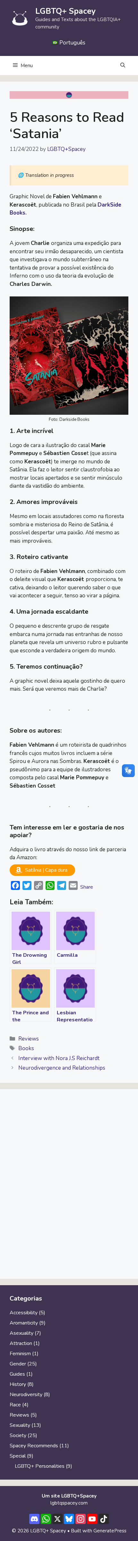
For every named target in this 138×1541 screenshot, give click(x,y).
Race (15, 1404)
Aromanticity (24, 1322)
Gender (18, 1363)
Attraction (21, 1343)
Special (18, 1455)
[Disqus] (69, 1187)
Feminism (20, 1353)
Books (26, 1048)
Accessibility (24, 1312)
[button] (123, 65)
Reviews (28, 1038)
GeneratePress (109, 1531)
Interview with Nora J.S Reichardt (58, 1058)
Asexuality (21, 1333)
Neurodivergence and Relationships (61, 1068)
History (18, 1384)
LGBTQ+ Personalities (40, 1466)
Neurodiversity (26, 1394)
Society (18, 1435)
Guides (17, 1374)
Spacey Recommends (34, 1445)
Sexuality (20, 1425)
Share (86, 887)
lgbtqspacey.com (69, 1503)
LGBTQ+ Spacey (65, 11)
